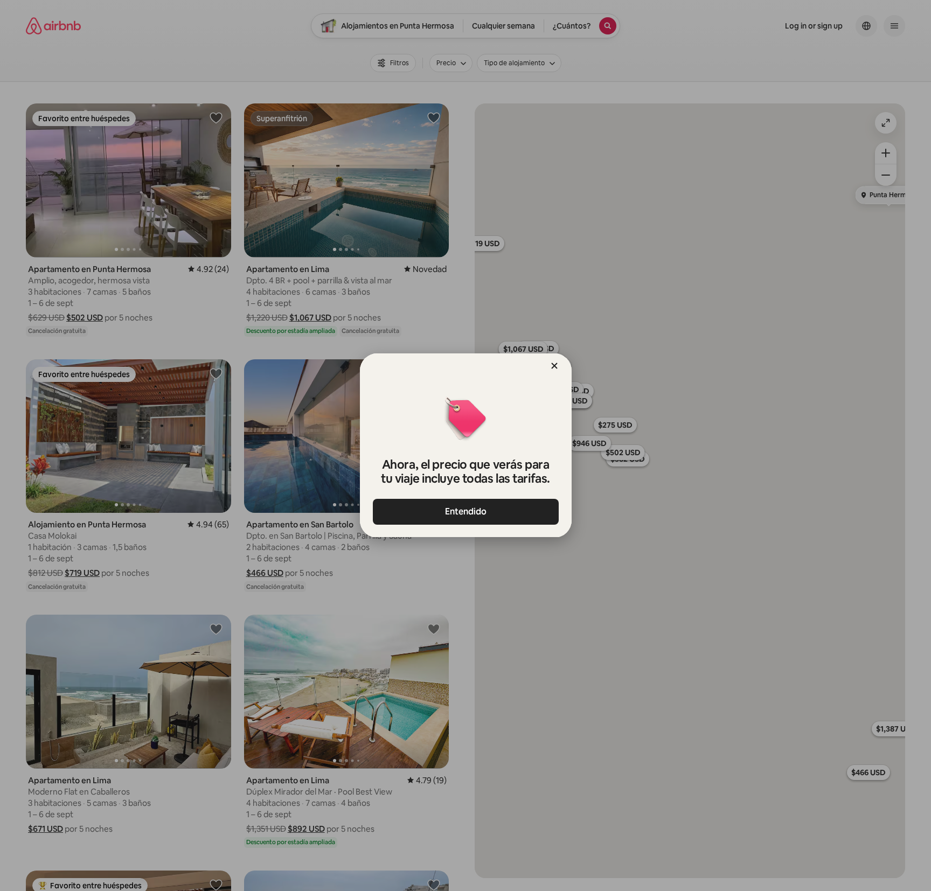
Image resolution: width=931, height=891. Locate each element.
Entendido (466, 511)
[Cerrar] (554, 365)
